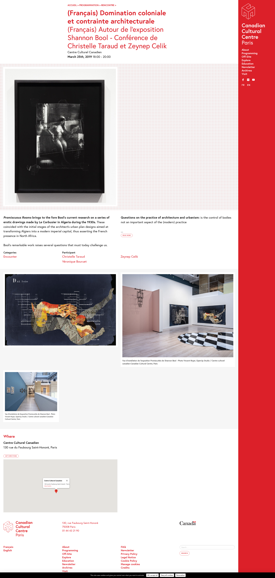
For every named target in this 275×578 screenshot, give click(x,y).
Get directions (11, 456)
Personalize (180, 575)
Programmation (89, 5)
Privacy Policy (129, 554)
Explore (246, 60)
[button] (56, 491)
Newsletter (248, 67)
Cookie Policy (129, 560)
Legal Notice (128, 557)
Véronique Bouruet (74, 261)
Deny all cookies (167, 575)
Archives (247, 70)
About (245, 49)
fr (243, 85)
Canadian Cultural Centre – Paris (254, 24)
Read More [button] (127, 235)
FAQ (123, 547)
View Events (47, 486)
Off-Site (246, 56)
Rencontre (107, 5)
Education (247, 63)
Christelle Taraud (73, 256)
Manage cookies (130, 564)
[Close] (67, 480)
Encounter (10, 256)
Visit (244, 74)
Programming (249, 53)
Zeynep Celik (129, 256)
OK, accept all (152, 575)
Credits (125, 567)
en (248, 85)
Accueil (72, 5)
